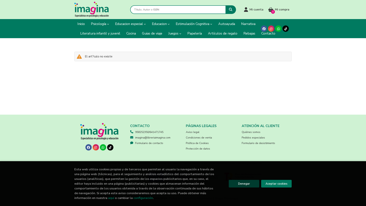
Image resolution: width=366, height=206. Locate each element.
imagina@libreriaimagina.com (152, 137)
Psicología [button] (99, 24)
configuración (143, 198)
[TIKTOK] (286, 29)
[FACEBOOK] (264, 29)
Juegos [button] (173, 33)
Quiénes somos (251, 132)
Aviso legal (192, 132)
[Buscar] (231, 9)
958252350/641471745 (149, 132)
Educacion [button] (160, 24)
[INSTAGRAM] (271, 29)
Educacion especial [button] (129, 24)
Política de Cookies (197, 143)
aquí (111, 198)
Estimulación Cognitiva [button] (193, 24)
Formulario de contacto (149, 143)
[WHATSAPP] (278, 29)
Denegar (244, 184)
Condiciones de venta (199, 137)
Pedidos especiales (253, 137)
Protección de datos (198, 148)
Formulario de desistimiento (258, 143)
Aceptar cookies (276, 184)
